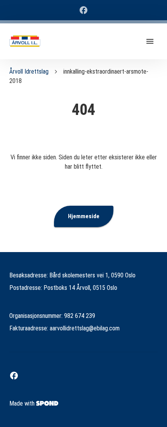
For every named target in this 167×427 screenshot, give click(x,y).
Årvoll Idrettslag (29, 71)
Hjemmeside (83, 216)
